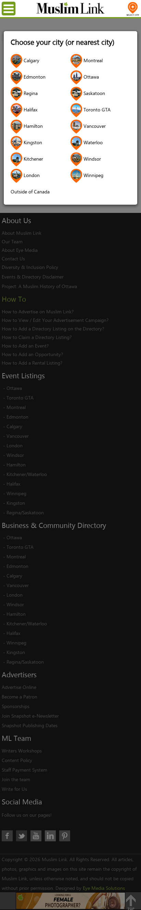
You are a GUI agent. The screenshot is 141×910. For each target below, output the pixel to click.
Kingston (32, 142)
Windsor (91, 158)
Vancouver (94, 126)
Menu (14, 8)
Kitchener (32, 158)
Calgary (30, 60)
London (31, 175)
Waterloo (92, 142)
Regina (30, 93)
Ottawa (90, 76)
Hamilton (32, 126)
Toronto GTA (96, 109)
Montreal (92, 60)
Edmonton (34, 76)
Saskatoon (93, 93)
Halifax (29, 109)
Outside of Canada (30, 191)
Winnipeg (92, 175)
